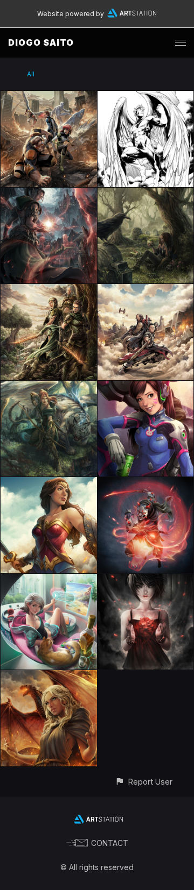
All (30, 74)
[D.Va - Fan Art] (146, 386)
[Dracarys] (49, 676)
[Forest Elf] (49, 386)
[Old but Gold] (49, 580)
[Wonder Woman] (49, 483)
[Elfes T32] (49, 290)
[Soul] (146, 580)
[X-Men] (49, 97)
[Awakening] (49, 193)
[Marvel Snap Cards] (146, 97)
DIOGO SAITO (41, 42)
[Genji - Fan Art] (146, 483)
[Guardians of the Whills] (146, 290)
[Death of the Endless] (146, 193)
